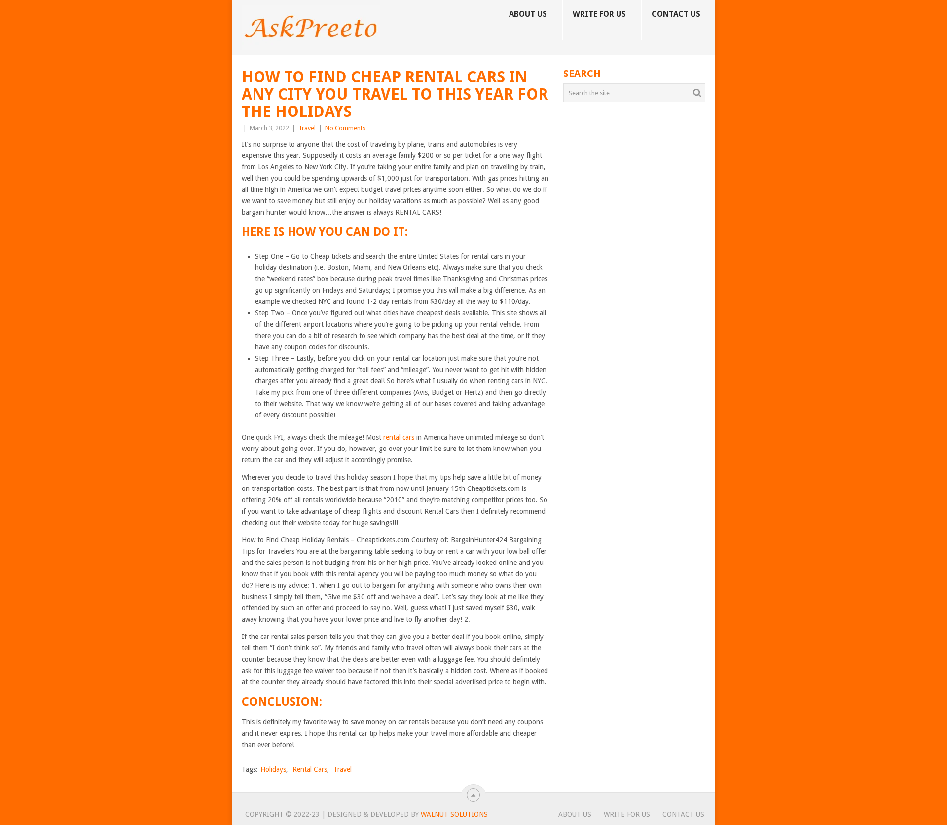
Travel (307, 128)
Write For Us (599, 14)
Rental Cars (309, 769)
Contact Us (676, 14)
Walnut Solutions (454, 814)
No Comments (345, 128)
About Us (528, 14)
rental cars (397, 437)
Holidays (273, 769)
